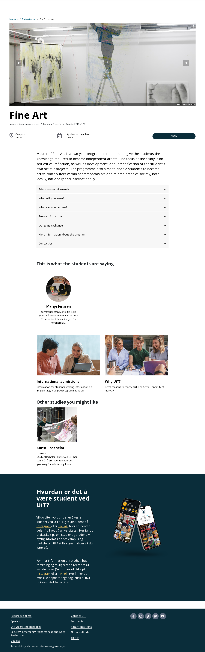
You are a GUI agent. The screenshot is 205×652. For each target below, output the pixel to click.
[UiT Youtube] (163, 616)
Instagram (43, 526)
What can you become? (53, 207)
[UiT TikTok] (148, 616)
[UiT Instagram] (141, 616)
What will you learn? (51, 198)
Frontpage (14, 19)
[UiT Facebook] (133, 616)
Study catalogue (29, 19)
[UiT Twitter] (155, 616)
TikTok (63, 526)
